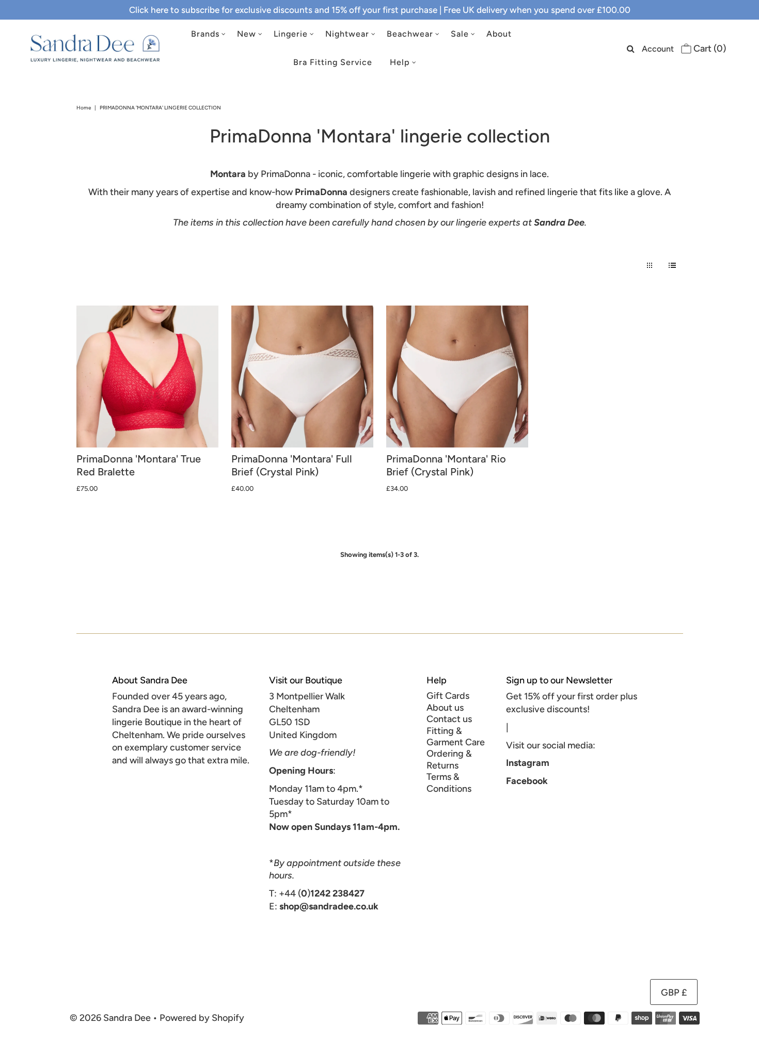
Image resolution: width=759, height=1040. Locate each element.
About (499, 34)
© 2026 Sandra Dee (110, 1017)
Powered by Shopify (202, 1017)
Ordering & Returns (449, 759)
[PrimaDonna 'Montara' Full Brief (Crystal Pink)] (302, 376)
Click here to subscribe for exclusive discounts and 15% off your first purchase (283, 10)
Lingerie (291, 34)
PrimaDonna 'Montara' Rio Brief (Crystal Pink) (446, 465)
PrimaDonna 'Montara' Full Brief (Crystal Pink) (291, 465)
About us (445, 707)
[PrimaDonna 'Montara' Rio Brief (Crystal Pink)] (457, 376)
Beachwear (410, 34)
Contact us (449, 719)
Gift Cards (447, 695)
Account (658, 49)
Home (83, 107)
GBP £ (674, 992)
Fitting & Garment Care (455, 736)
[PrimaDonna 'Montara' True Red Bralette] (147, 376)
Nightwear (347, 34)
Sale (460, 34)
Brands (205, 34)
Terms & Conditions (448, 782)
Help (400, 62)
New (246, 34)
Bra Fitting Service (332, 62)
